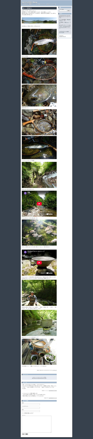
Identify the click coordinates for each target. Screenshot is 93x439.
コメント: (24, 415)
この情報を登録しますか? (28, 413)
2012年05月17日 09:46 (53, 390)
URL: (23, 409)
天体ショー (66, 22)
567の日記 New (29, 2)
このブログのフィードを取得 (64, 31)
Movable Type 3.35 (62, 36)
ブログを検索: (61, 9)
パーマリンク (54, 370)
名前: (23, 402)
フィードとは (61, 32)
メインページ (65, 26)
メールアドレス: (25, 406)
